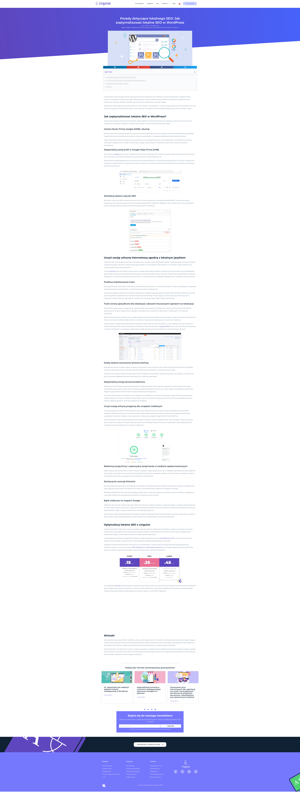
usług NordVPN (164, 326)
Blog (174, 3)
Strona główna (139, 3)
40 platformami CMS (167, 538)
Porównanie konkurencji (156, 774)
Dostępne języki (106, 771)
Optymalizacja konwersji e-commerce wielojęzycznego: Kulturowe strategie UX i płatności (149, 690)
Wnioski (108, 87)
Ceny (157, 3)
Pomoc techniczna (131, 774)
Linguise (112, 271)
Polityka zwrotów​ (107, 768)
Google (116, 154)
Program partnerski (155, 777)
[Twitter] (176, 772)
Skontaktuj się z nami (156, 766)
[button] (115, 67)
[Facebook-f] (182, 772)
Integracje (150, 3)
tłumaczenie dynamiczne (154, 547)
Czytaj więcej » (108, 695)
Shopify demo (154, 771)
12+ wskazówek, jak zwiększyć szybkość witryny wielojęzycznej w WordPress (116, 689)
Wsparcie (165, 3)
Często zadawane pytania (133, 771)
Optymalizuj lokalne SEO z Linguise (117, 83)
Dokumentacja (130, 766)
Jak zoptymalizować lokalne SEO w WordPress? (121, 77)
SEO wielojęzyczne (138, 547)
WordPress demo (155, 768)
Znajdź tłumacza (130, 777)
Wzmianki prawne (107, 766)
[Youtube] (189, 772)
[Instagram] (196, 772)
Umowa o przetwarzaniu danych (111, 774)
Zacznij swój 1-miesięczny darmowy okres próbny (150, 623)
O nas (103, 777)
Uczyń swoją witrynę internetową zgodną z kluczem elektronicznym (128, 80)
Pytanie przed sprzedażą (132, 768)
